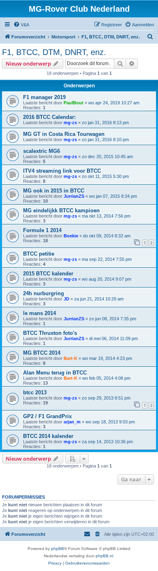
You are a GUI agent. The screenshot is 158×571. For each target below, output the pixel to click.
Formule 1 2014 (42, 230)
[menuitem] (21, 25)
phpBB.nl (104, 556)
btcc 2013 (35, 392)
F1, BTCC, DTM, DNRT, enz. (54, 52)
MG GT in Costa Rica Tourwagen (64, 134)
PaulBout (73, 102)
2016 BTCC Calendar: (49, 117)
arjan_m (72, 421)
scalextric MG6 (41, 151)
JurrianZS (74, 196)
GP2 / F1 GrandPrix (47, 416)
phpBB (57, 548)
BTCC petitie (38, 254)
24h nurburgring (43, 293)
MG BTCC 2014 (41, 353)
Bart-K (70, 358)
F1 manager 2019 (44, 97)
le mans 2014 (39, 313)
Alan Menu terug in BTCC (55, 373)
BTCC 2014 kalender (48, 436)
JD (66, 298)
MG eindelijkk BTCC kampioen (61, 210)
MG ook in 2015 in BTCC (53, 191)
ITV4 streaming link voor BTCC (62, 171)
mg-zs (70, 122)
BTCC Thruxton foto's (50, 333)
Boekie (71, 235)
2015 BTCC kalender (48, 274)
